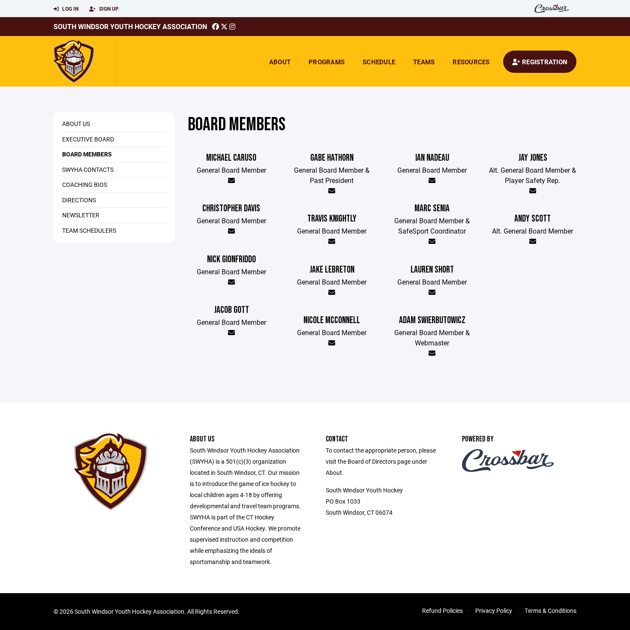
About (280, 61)
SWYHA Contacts (88, 169)
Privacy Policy (493, 610)
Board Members (87, 154)
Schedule (379, 61)
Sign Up (108, 8)
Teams (424, 61)
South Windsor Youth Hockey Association (130, 26)
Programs (327, 61)
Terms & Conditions (550, 610)
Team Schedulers (89, 230)
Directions (79, 200)
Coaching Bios (84, 184)
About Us (76, 124)
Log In (69, 8)
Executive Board (88, 139)
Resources (471, 61)
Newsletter (80, 215)
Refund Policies (442, 610)
